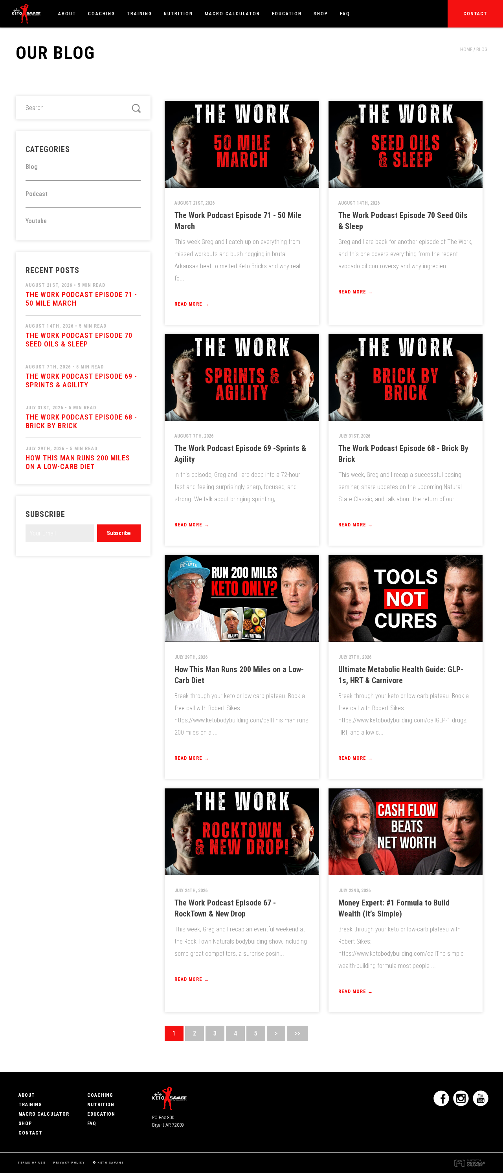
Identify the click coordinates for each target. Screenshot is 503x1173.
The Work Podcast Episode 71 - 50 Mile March (81, 294)
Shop (321, 13)
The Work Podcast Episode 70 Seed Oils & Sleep (79, 335)
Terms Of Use (31, 1162)
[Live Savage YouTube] (480, 1098)
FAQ (345, 13)
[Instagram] (461, 1098)
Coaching (101, 13)
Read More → (191, 304)
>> (297, 1033)
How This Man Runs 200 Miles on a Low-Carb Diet (78, 458)
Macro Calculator (232, 13)
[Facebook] (441, 1098)
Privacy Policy (69, 1162)
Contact (475, 13)
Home (466, 49)
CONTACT (30, 1133)
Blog (481, 49)
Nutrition (178, 13)
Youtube (36, 221)
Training (139, 13)
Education (287, 13)
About (67, 13)
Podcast (37, 194)
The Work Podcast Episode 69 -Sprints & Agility (81, 376)
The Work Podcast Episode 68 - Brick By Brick (81, 417)
